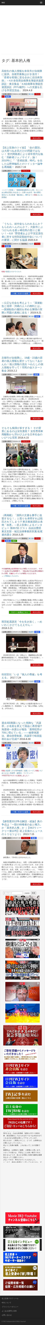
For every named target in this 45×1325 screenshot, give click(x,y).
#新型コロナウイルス (13, 271)
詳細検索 (27, 893)
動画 (8, 96)
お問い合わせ (7, 1315)
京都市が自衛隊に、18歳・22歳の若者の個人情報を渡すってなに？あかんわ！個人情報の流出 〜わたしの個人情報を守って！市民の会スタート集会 (22, 364)
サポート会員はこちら (19, 612)
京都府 (30, 374)
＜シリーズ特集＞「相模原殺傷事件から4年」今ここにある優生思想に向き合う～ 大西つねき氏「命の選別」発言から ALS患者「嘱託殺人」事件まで (22, 192)
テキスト (25, 171)
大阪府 (30, 244)
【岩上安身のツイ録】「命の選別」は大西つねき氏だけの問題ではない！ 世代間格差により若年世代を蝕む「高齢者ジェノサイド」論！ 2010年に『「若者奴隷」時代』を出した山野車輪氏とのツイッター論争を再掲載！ (22, 157)
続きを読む (37, 138)
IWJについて (6, 1303)
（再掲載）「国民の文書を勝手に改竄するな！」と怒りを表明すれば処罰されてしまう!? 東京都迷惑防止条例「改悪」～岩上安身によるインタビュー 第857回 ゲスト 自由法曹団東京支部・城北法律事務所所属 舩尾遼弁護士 (22, 525)
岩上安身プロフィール (10, 1298)
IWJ (3, 3)
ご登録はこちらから (11, 576)
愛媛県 (31, 632)
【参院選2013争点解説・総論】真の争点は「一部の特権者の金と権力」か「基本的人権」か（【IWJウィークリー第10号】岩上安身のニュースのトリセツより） (22, 828)
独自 (14, 541)
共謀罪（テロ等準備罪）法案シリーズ (19, 771)
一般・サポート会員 (20, 293)
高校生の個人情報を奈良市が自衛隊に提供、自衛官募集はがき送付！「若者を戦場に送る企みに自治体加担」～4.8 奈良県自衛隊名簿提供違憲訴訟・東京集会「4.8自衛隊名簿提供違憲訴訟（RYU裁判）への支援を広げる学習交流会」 (22, 81)
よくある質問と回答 (9, 1311)
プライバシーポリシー (10, 1307)
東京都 (31, 94)
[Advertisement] (22, 29)
